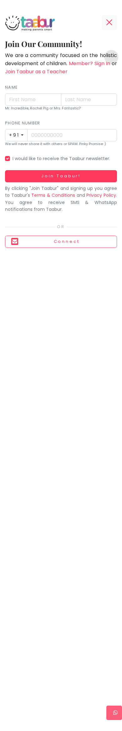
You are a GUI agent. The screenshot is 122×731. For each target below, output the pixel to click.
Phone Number (22, 123)
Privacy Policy (101, 195)
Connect (67, 241)
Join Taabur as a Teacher (36, 71)
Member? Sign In (89, 63)
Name (11, 87)
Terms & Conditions (53, 195)
